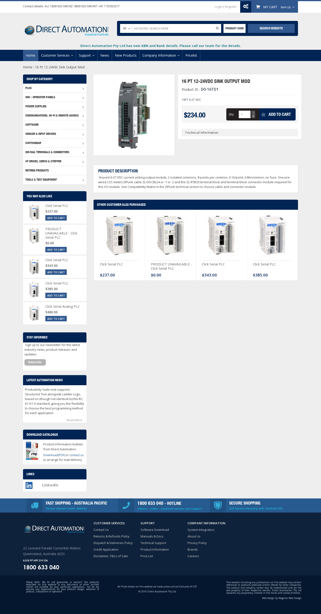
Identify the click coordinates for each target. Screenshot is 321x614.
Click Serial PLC (111, 264)
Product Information (155, 549)
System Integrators (201, 530)
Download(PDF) (54, 455)
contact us (76, 455)
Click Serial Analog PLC (62, 306)
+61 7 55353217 (109, 6)
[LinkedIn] (29, 484)
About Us (194, 536)
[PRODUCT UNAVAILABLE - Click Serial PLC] (170, 236)
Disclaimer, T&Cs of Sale (111, 556)
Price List (147, 556)
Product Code (234, 28)
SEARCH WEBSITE (271, 28)
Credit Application (106, 549)
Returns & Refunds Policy (111, 536)
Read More (74, 420)
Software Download (155, 530)
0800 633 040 (83, 6)
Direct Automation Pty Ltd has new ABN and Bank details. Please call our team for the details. (160, 45)
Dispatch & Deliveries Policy (113, 543)
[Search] (217, 28)
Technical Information (201, 132)
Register (231, 6)
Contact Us (101, 530)
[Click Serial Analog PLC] (34, 313)
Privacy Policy (197, 543)
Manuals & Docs (152, 536)
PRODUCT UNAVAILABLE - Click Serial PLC (171, 266)
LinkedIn (50, 485)
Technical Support (153, 543)
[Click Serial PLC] (119, 236)
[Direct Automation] (66, 28)
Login (218, 6)
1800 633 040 (59, 6)
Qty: (231, 114)
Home (27, 67)
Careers (193, 556)
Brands (193, 549)
